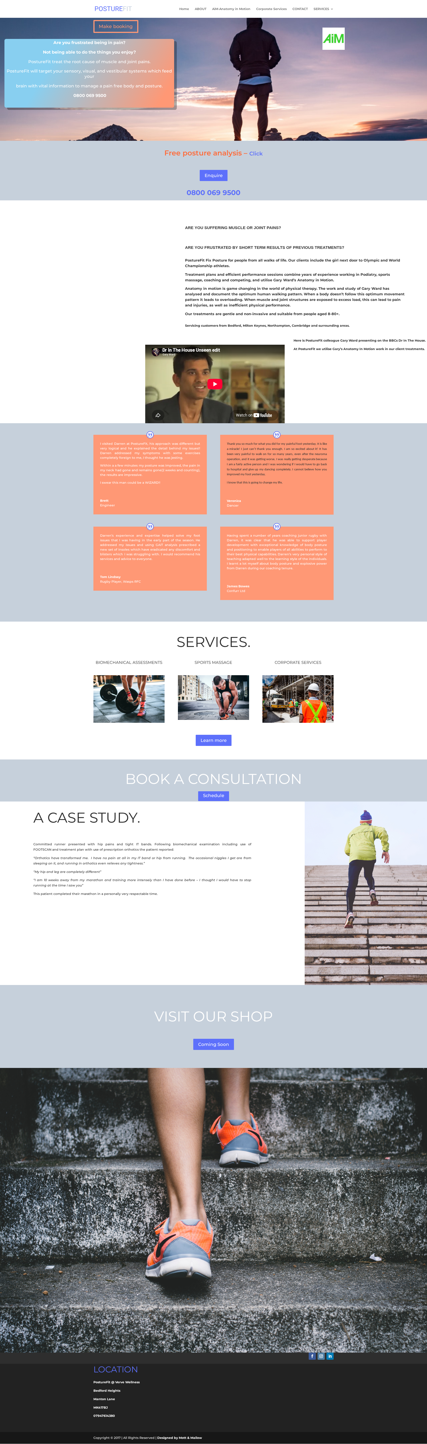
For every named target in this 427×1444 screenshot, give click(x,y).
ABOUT (200, 9)
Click (256, 153)
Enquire (214, 175)
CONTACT (300, 9)
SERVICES (321, 9)
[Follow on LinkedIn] (330, 1356)
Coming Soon (213, 1044)
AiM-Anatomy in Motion (231, 9)
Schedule (213, 795)
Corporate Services (271, 9)
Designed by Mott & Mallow (179, 1438)
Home (184, 9)
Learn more (214, 740)
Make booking (116, 26)
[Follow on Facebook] (312, 1356)
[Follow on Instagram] (321, 1356)
